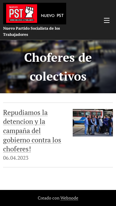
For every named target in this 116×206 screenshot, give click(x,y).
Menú (107, 20)
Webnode (69, 198)
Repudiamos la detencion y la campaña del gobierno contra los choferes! (32, 130)
